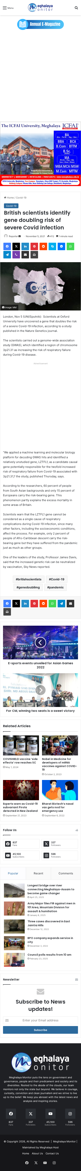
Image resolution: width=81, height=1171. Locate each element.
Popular (13, 873)
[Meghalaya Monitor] (40, 8)
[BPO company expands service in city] (14, 943)
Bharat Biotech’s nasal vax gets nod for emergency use (57, 807)
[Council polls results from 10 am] (14, 960)
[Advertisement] (40, 76)
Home (10, 197)
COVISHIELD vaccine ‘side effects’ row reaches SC (20, 760)
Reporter (13, 236)
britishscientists (29, 579)
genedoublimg (29, 587)
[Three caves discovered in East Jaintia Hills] (14, 926)
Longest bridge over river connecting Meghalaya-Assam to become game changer (51, 889)
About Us (37, 1153)
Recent (38, 873)
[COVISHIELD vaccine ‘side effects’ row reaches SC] (21, 745)
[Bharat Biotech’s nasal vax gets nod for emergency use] (60, 790)
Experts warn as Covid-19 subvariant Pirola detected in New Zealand (20, 807)
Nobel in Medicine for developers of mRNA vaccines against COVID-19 (59, 764)
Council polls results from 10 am (49, 955)
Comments (66, 873)
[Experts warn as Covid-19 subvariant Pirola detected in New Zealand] (21, 790)
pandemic (56, 587)
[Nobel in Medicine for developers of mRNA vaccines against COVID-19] (60, 745)
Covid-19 (21, 197)
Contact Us (52, 1153)
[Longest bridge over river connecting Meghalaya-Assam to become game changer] (14, 891)
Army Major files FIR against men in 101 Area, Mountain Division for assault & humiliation (51, 907)
